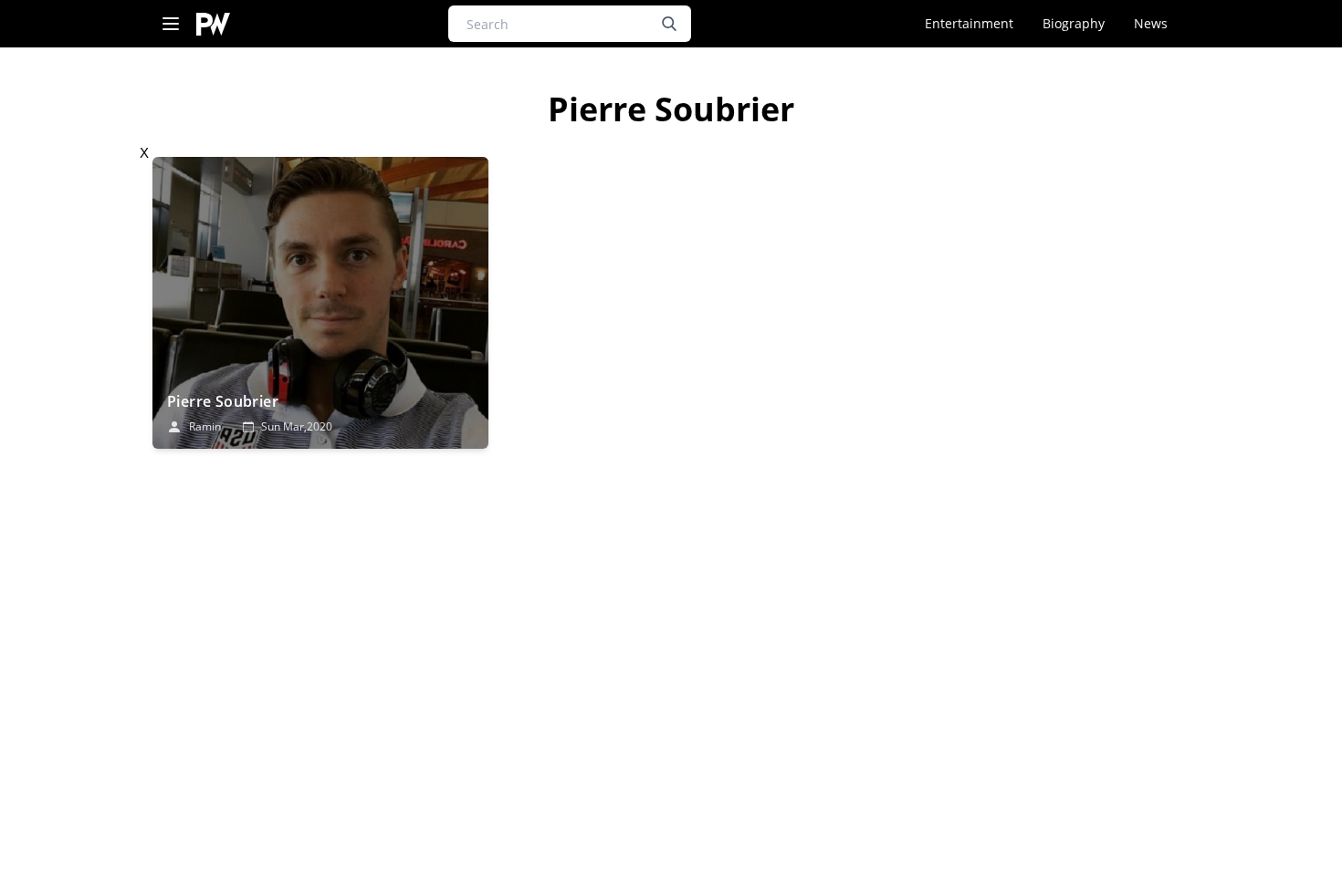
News (1151, 23)
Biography (1074, 23)
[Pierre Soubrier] (320, 303)
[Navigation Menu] (171, 24)
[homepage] (213, 24)
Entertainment (969, 23)
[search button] (669, 23)
